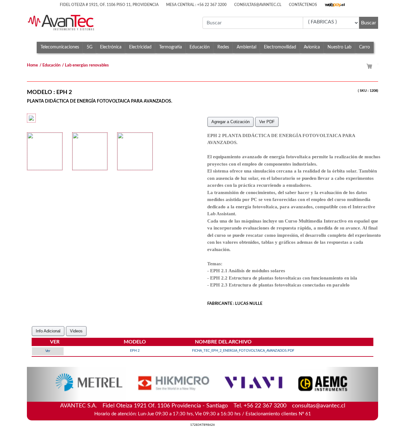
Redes (223, 47)
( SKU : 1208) (368, 90)
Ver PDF (267, 121)
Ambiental (246, 47)
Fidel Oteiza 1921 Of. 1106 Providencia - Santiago (165, 406)
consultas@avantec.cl (318, 406)
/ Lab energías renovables (85, 65)
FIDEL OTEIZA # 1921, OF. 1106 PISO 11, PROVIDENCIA (109, 4)
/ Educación (50, 65)
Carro (364, 47)
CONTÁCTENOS (303, 4)
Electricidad (140, 47)
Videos (76, 331)
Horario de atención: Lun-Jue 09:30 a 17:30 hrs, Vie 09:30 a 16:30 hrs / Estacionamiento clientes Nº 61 (202, 414)
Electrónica (111, 47)
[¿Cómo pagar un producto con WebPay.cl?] (335, 3)
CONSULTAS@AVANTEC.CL (257, 4)
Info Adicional (48, 331)
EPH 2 (64, 92)
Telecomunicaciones (59, 47)
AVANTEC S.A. (202, 405)
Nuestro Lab (339, 47)
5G (89, 47)
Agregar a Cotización (230, 121)
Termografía (170, 47)
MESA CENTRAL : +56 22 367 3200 (196, 4)
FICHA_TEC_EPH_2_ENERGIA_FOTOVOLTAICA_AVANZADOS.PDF (243, 350)
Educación (200, 47)
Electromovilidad (280, 47)
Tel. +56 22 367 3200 (260, 406)
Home (32, 65)
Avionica (312, 47)
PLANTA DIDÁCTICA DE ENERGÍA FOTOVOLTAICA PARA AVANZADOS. (99, 101)
